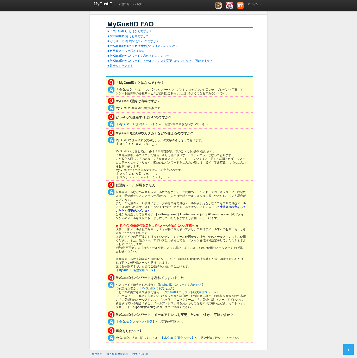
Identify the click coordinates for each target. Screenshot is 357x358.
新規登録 (124, 4)
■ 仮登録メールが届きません (126, 51)
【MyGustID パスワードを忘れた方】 (180, 284)
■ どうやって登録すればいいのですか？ (133, 41)
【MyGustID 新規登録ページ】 (136, 124)
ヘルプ (137, 4)
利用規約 (97, 354)
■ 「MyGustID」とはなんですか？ (129, 31)
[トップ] (240, 5)
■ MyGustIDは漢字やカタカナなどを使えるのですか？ (142, 46)
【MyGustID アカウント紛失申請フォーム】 (190, 292)
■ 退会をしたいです (120, 65)
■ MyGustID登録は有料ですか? (127, 36)
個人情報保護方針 (117, 354)
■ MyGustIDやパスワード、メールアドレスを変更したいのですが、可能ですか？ (160, 60)
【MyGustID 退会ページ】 (178, 337)
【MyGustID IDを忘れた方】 (157, 288)
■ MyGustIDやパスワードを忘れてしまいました (138, 55)
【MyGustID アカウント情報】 (136, 321)
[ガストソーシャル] (218, 5)
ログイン (253, 4)
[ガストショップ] (229, 5)
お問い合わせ (140, 354)
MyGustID (103, 4)
